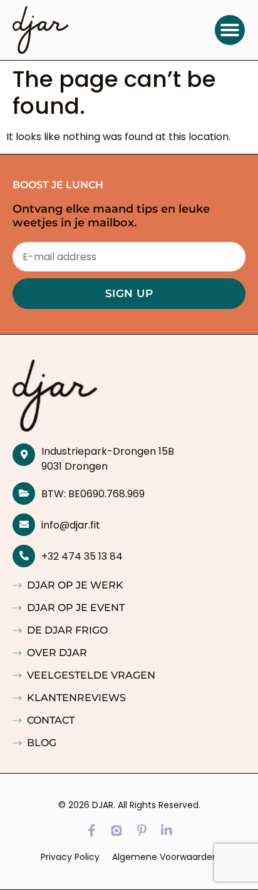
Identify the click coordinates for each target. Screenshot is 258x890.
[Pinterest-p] (141, 830)
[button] (229, 30)
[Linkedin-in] (166, 830)
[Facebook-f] (91, 830)
